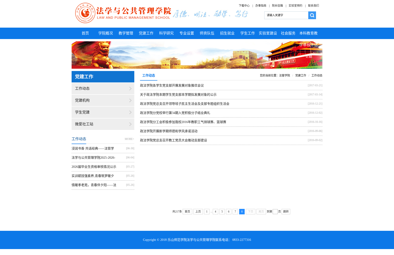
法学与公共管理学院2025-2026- (93, 157)
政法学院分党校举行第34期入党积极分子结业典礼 (175, 113)
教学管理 (126, 33)
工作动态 (82, 88)
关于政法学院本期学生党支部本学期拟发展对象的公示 (178, 94)
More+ (129, 139)
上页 (198, 211)
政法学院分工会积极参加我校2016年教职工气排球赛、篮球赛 (183, 122)
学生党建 (82, 112)
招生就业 (227, 33)
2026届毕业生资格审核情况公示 (94, 166)
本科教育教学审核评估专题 (308, 44)
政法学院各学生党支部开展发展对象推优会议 (172, 85)
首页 (85, 33)
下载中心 (244, 5)
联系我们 (313, 5)
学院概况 (105, 33)
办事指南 (260, 5)
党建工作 (146, 33)
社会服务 (288, 33)
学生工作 (247, 33)
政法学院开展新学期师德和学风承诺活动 (168, 131)
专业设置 (186, 33)
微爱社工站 (84, 124)
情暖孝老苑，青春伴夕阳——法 (94, 185)
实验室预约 (295, 5)
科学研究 (166, 33)
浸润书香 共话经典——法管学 (93, 148)
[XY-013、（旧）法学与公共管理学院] (162, 13)
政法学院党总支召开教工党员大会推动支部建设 (173, 140)
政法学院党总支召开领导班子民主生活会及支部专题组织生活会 (184, 103)
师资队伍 (207, 33)
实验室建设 (268, 33)
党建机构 (82, 100)
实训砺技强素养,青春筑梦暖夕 (93, 176)
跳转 (286, 211)
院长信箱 (277, 5)
